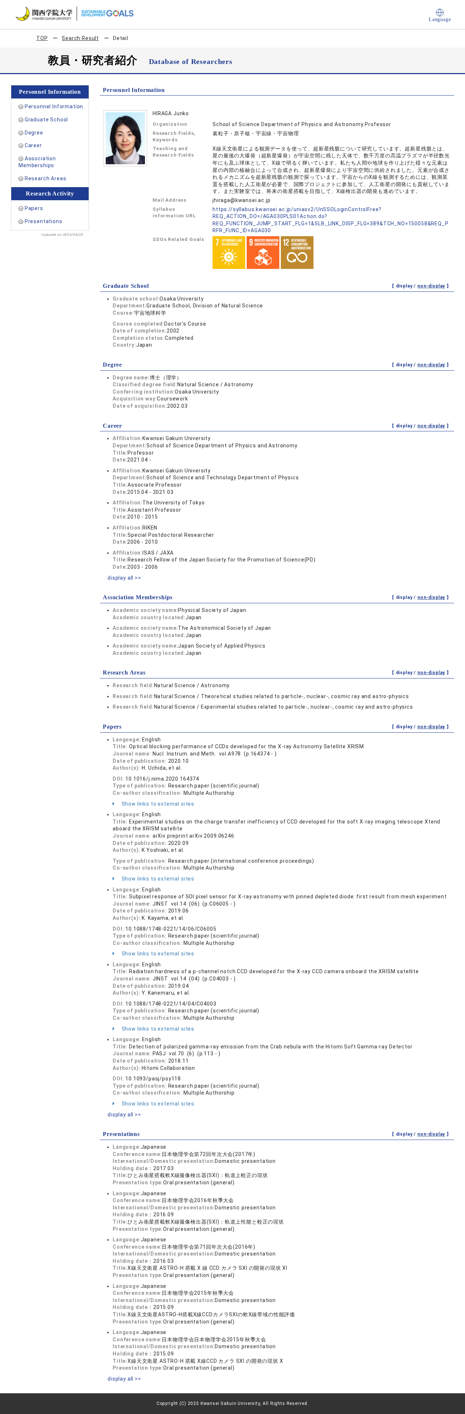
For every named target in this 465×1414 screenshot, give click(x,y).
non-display (431, 286)
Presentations (43, 221)
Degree (34, 133)
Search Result (80, 38)
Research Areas (45, 178)
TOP (42, 38)
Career (33, 145)
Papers (34, 208)
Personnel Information (54, 106)
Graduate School (46, 119)
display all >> (124, 578)
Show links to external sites (157, 804)
